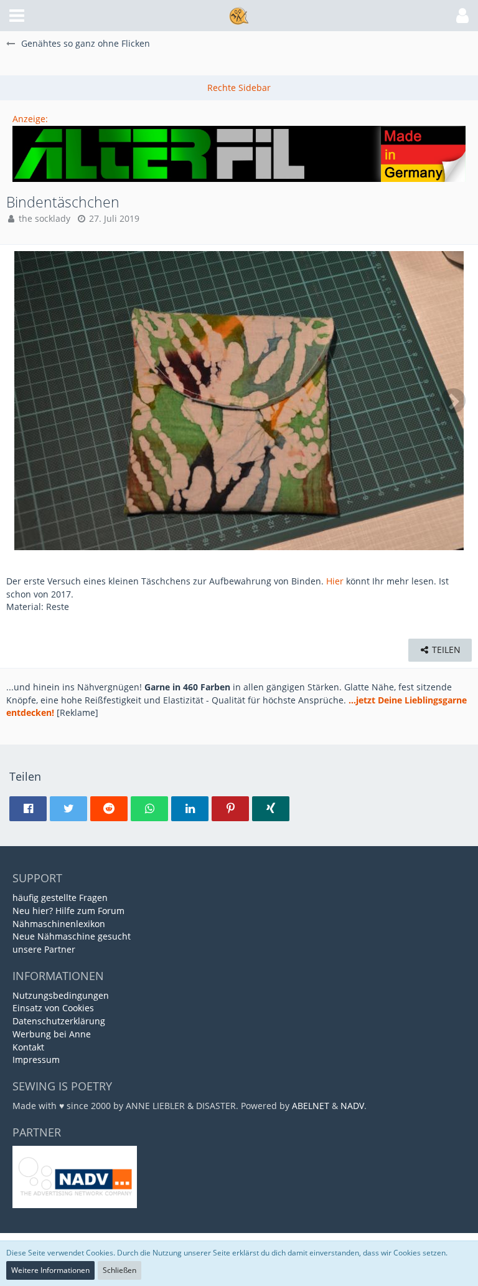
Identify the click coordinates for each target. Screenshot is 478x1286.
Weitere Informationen (50, 1270)
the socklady (44, 218)
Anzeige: (30, 119)
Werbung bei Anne (51, 1034)
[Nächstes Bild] (453, 400)
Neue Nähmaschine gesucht (71, 936)
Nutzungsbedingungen (60, 995)
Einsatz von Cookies (53, 1008)
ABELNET (310, 1106)
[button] (16, 16)
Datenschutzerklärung (58, 1021)
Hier (335, 581)
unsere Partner (43, 949)
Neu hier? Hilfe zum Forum (68, 911)
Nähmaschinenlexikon (58, 924)
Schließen (119, 1270)
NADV (352, 1106)
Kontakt (28, 1047)
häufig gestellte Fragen (60, 897)
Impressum (36, 1059)
